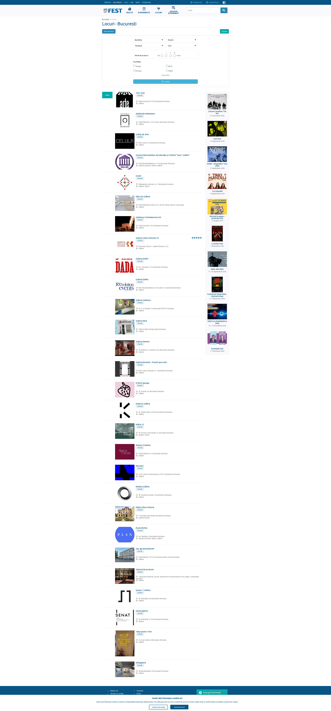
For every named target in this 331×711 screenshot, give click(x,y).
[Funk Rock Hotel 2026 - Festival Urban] (217, 284)
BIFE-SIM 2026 (217, 269)
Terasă (138, 66)
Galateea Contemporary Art (148, 217)
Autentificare (214, 2)
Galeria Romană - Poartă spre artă (151, 362)
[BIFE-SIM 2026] (217, 259)
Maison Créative (143, 445)
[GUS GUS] (217, 128)
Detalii (140, 95)
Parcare (138, 71)
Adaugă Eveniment (212, 692)
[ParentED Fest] (217, 338)
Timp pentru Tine (144, 631)
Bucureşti (105, 19)
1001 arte (140, 93)
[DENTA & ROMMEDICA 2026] (217, 311)
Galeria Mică (141, 321)
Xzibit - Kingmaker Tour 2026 (217, 165)
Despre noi (114, 691)
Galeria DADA (142, 259)
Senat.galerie (142, 611)
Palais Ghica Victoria (145, 507)
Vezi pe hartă (109, 31)
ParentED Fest (217, 349)
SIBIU (138, 2)
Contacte (140, 691)
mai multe (165, 75)
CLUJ (126, 2)
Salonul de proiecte (145, 569)
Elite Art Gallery (143, 196)
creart (138, 176)
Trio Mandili (217, 191)
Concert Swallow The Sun (217, 112)
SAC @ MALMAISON (145, 549)
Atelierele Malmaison (145, 114)
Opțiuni (224, 31)
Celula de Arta (142, 134)
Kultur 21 (140, 424)
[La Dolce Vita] (217, 233)
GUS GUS (217, 139)
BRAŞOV (107, 2)
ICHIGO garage (142, 383)
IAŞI (131, 2)
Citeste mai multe (158, 707)
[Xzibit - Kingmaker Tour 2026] (217, 154)
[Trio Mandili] (217, 181)
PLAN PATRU (141, 528)
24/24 (170, 71)
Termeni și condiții (116, 693)
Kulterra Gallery (143, 404)
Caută (167, 81)
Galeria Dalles (142, 279)
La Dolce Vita (217, 244)
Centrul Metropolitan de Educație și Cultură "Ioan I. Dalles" (163, 155)
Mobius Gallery (142, 486)
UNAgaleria (141, 663)
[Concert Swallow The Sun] (217, 101)
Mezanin (140, 466)
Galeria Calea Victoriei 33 (147, 238)
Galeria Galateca (143, 300)
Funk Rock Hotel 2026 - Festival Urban (217, 295)
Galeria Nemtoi (142, 341)
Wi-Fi (170, 66)
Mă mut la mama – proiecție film (217, 217)
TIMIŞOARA (146, 2)
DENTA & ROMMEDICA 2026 (217, 322)
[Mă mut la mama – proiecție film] (217, 206)
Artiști (139, 693)
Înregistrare (197, 2)
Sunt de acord (179, 707)
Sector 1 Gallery (143, 590)
